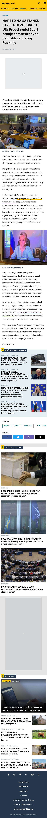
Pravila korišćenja (23, 809)
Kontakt (24, 791)
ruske (15, 163)
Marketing (24, 782)
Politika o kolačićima (23, 800)
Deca (17, 426)
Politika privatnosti (23, 805)
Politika (5, 15)
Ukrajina (28, 426)
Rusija (7, 426)
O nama (23, 796)
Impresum (23, 787)
